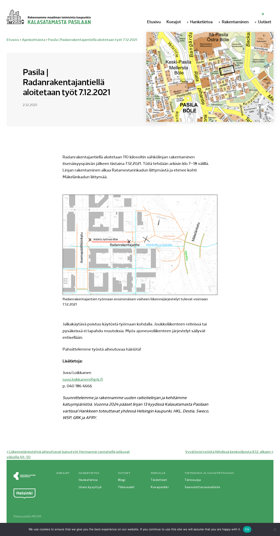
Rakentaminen (235, 22)
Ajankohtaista (33, 40)
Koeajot (173, 22)
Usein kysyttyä (90, 487)
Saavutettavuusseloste (202, 487)
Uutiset (264, 22)
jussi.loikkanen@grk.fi (83, 380)
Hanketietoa (201, 22)
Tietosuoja (193, 480)
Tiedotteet (159, 480)
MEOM (36, 516)
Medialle (158, 473)
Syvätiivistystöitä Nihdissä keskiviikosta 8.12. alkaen (229, 452)
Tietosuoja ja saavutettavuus (209, 473)
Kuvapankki (159, 487)
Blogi (121, 480)
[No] (274, 529)
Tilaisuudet (126, 487)
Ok (247, 529)
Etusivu (154, 22)
